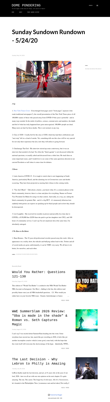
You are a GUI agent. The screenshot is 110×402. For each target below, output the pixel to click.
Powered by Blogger (56, 395)
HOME (13, 12)
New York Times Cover (22, 110)
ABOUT (20, 12)
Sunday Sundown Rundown (93, 68)
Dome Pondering (26, 5)
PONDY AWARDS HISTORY (33, 12)
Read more (65, 300)
